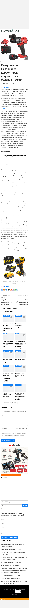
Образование (6, 315)
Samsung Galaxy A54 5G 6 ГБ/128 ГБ (10, 575)
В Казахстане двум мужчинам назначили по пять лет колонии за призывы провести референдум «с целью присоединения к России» (14, 570)
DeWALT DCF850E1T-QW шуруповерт (10, 578)
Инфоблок (18, 351)
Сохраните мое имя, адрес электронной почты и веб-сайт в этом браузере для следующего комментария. (14, 435)
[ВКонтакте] (2, 289)
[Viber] (13, 289)
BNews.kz (4, 108)
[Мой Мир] (6, 289)
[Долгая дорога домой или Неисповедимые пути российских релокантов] (20, 388)
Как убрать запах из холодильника (10, 565)
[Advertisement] (14, 14)
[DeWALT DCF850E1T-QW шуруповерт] (8, 388)
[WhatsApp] (15, 289)
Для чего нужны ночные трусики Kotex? (11, 562)
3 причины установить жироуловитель (13, 163)
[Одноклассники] (4, 289)
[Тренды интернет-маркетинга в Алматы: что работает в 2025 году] (8, 318)
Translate (12, 502)
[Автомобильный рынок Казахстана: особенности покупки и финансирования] (20, 336)
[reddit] (11, 289)
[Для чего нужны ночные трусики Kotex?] (8, 354)
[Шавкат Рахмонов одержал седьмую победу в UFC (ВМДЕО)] (8, 336)
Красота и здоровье (8, 351)
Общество (5, 365)
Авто (17, 333)
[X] (9, 289)
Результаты (5, 537)
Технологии (18, 315)
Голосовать (13, 537)
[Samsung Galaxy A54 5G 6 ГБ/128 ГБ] (20, 368)
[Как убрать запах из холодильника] (20, 354)
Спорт (4, 333)
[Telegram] (17, 289)
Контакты (14, 594)
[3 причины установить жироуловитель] (20, 318)
